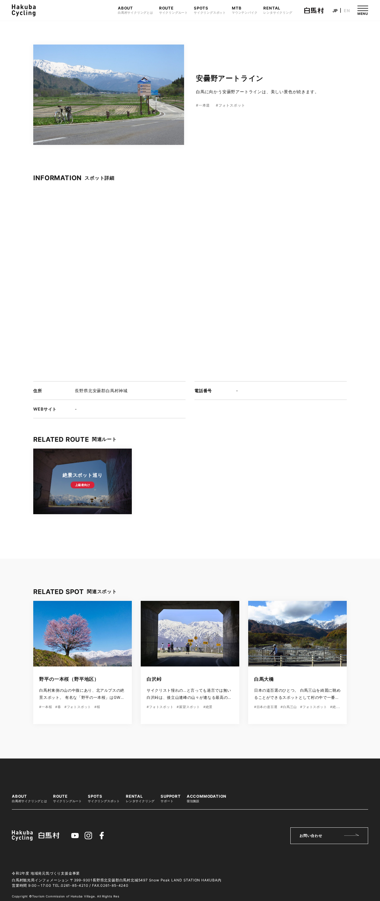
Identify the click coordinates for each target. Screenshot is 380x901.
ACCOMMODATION (207, 798)
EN (347, 10)
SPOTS (210, 10)
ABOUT (135, 10)
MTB (244, 10)
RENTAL (277, 10)
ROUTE (173, 10)
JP (335, 10)
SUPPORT (171, 798)
